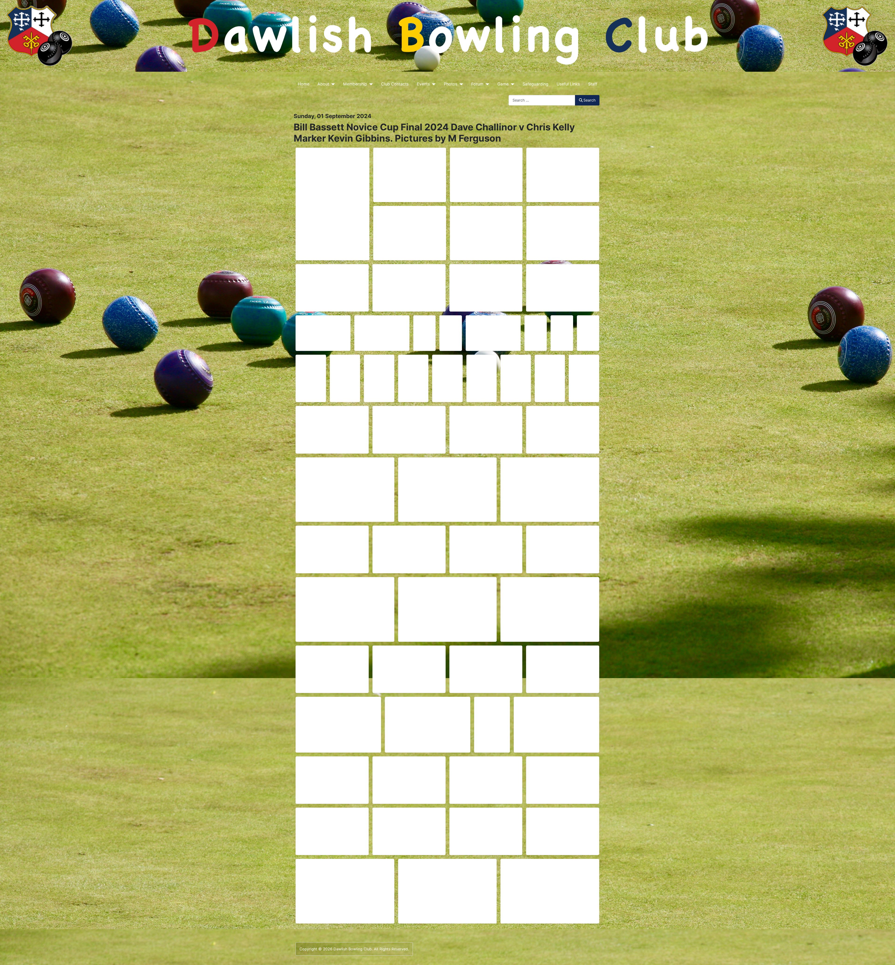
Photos (450, 84)
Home (303, 84)
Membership (355, 84)
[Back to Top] (886, 956)
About (323, 84)
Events (423, 84)
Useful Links (568, 84)
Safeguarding (535, 84)
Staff (592, 84)
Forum (477, 84)
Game (503, 84)
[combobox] (542, 100)
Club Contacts (395, 84)
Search (589, 100)
